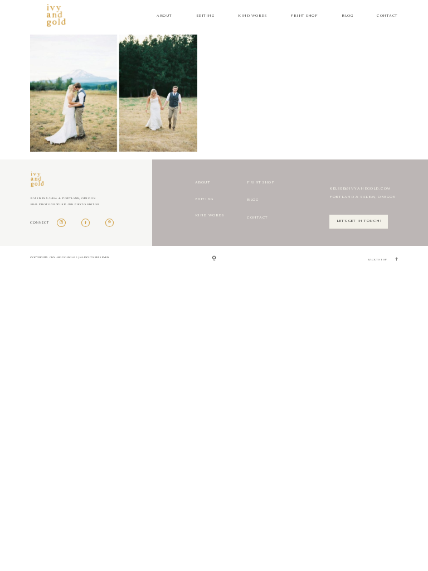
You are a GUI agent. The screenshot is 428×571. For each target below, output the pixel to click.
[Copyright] (214, 259)
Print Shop (304, 16)
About (164, 16)
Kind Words (252, 16)
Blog (347, 16)
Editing (205, 16)
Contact (387, 16)
